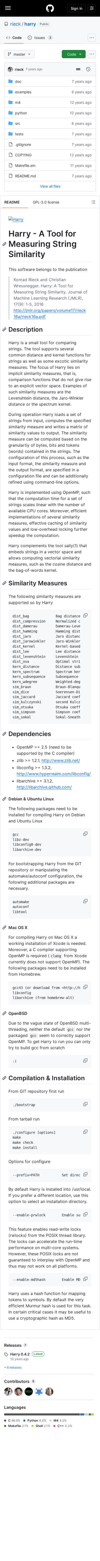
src (17, 123)
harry (30, 24)
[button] (85, 615)
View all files (50, 186)
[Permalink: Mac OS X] (4, 927)
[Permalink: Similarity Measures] (4, 583)
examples (23, 92)
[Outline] (93, 202)
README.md (25, 176)
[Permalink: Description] (4, 329)
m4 (18, 102)
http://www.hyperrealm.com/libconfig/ (54, 773)
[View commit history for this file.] (88, 69)
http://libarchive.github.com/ (44, 787)
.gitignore (23, 144)
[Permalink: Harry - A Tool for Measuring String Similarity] (4, 244)
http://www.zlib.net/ (61, 760)
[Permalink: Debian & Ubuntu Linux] (4, 798)
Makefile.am (25, 165)
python (21, 113)
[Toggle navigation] (8, 8)
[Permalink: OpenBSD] (4, 1013)
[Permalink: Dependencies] (4, 733)
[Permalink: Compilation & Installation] (4, 1078)
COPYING (23, 155)
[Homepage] (50, 8)
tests (19, 134)
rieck (15, 24)
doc (18, 81)
